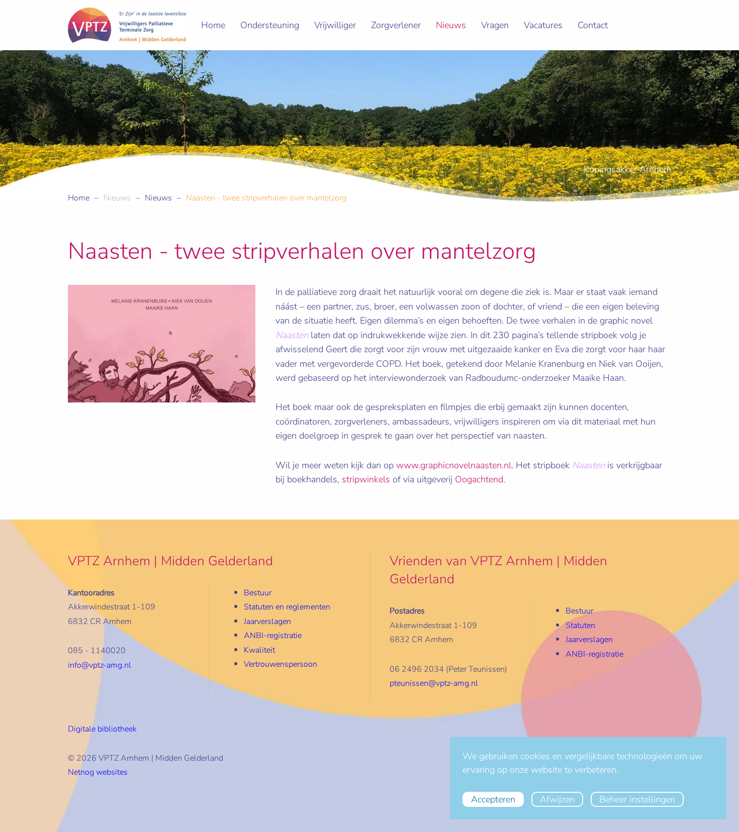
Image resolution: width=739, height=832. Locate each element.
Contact (593, 25)
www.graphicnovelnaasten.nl (453, 465)
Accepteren (493, 799)
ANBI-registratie (594, 654)
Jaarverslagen (267, 621)
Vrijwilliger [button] (335, 25)
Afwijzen (557, 799)
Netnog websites (98, 772)
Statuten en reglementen (287, 606)
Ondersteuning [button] (269, 25)
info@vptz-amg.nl (99, 665)
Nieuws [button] (451, 25)
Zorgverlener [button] (396, 25)
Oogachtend (479, 479)
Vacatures (543, 25)
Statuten (580, 625)
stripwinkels (366, 479)
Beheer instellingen (637, 799)
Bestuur (257, 592)
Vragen (495, 25)
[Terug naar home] (127, 25)
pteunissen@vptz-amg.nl (434, 683)
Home (213, 25)
